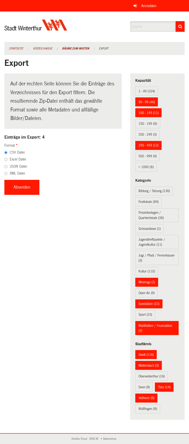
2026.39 (94, 438)
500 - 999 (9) (148, 156)
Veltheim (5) (146, 398)
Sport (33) (145, 314)
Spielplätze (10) (149, 304)
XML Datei (17, 173)
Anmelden (148, 6)
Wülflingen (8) (148, 409)
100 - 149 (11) (149, 113)
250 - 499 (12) (149, 145)
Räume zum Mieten (75, 48)
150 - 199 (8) (148, 124)
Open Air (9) (147, 293)
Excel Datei (18, 159)
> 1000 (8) (146, 167)
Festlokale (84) (149, 202)
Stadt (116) (146, 354)
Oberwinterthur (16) (152, 376)
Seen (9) (144, 387)
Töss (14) (164, 387)
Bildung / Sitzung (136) (154, 191)
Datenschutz (110, 438)
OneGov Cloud (80, 438)
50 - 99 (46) (147, 102)
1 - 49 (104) (147, 91)
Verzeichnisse (42, 48)
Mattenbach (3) (149, 365)
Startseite (16, 48)
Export (103, 48)
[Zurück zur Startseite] (35, 29)
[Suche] (180, 26)
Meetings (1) (147, 282)
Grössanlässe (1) (150, 229)
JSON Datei (18, 166)
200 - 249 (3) (148, 134)
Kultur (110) (147, 271)
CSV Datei (17, 152)
